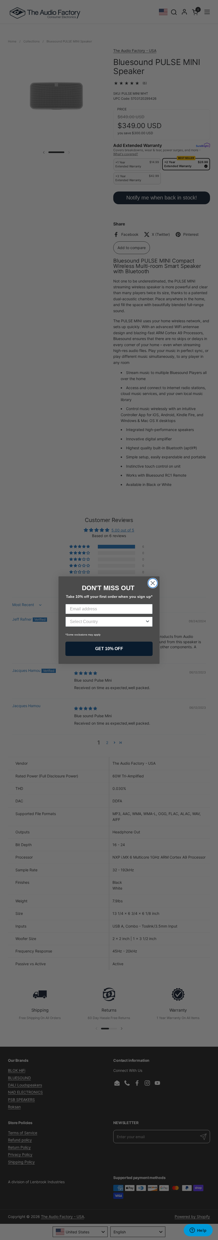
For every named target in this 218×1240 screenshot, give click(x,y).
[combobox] (107, 621)
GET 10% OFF (109, 648)
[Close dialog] (152, 583)
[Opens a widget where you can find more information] (198, 1230)
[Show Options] (147, 621)
